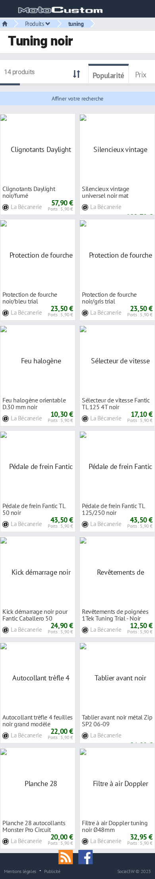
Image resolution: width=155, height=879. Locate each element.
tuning (76, 24)
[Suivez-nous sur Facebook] (87, 856)
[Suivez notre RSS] (68, 856)
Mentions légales (20, 871)
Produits (35, 24)
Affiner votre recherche (77, 98)
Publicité (52, 871)
